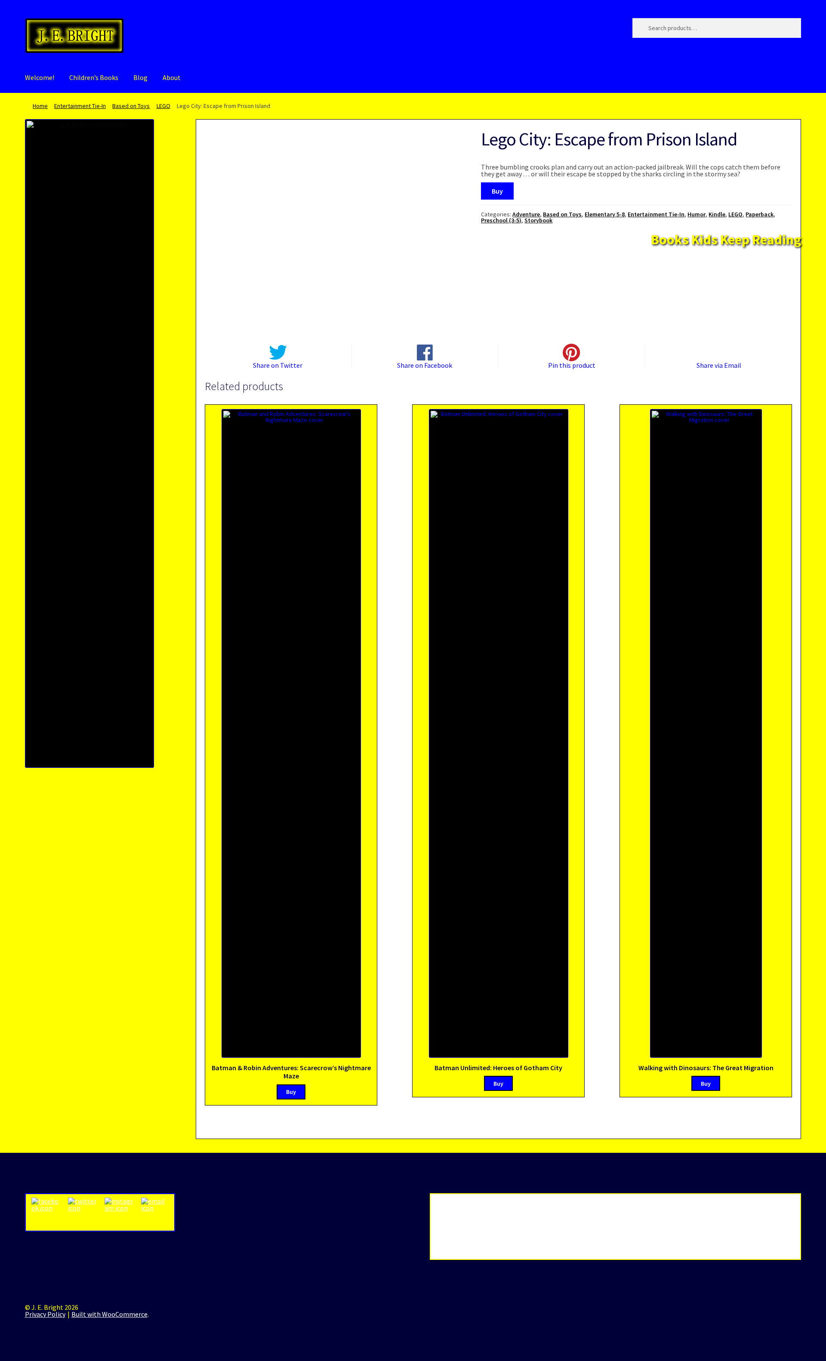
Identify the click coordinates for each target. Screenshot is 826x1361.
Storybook (538, 220)
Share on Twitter (277, 365)
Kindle (717, 214)
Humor (696, 214)
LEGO (163, 106)
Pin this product (571, 365)
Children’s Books (93, 77)
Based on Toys (131, 106)
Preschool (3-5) (501, 220)
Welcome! (39, 77)
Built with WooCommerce (109, 1314)
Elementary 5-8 (605, 214)
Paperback (760, 214)
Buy (497, 191)
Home (40, 106)
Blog (140, 77)
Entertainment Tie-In (80, 106)
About (172, 77)
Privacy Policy (45, 1314)
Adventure (526, 214)
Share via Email (719, 365)
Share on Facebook (424, 365)
